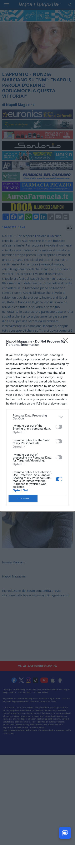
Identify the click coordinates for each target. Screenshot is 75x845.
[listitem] (37, 417)
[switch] (59, 427)
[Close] (67, 342)
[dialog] (37, 423)
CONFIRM (23, 498)
